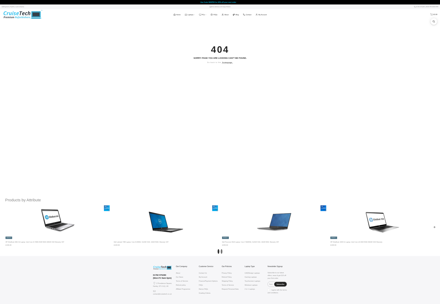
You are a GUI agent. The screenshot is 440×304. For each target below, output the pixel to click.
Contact (248, 15)
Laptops (190, 15)
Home (178, 15)
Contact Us (203, 273)
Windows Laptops (251, 285)
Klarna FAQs (203, 289)
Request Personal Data (230, 289)
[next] (434, 227)
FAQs (215, 15)
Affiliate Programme (183, 289)
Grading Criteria (204, 293)
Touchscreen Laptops (252, 281)
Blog (237, 15)
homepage (227, 62)
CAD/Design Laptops (252, 273)
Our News (179, 277)
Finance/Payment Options (208, 281)
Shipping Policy (227, 281)
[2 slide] (221, 251)
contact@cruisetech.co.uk (162, 294)
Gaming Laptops (251, 277)
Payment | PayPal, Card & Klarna (14, 7)
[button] (433, 21)
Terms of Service (182, 281)
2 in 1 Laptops (250, 289)
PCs (203, 15)
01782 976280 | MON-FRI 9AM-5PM (427, 7)
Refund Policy (227, 277)
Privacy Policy (227, 273)
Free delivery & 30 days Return (221, 7)
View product (57, 237)
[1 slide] (218, 251)
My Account (262, 15)
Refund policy (181, 285)
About (226, 15)
